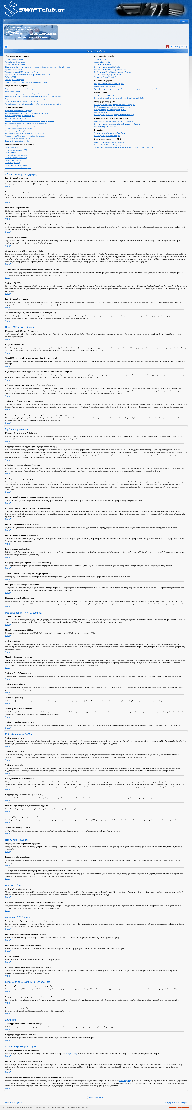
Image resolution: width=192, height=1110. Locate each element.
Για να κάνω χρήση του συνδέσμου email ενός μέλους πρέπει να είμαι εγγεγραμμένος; (33, 104)
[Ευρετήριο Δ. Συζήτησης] (6, 46)
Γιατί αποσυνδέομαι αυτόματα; (15, 65)
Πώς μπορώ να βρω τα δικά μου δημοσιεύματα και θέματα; (114, 115)
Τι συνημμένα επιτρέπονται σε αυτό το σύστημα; (110, 133)
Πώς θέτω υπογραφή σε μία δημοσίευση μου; (20, 116)
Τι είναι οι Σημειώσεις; (12, 163)
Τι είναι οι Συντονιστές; (102, 62)
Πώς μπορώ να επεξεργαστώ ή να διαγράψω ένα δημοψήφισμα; (26, 123)
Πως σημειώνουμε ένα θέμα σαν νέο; (17, 141)
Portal (183, 21)
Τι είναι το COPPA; (11, 77)
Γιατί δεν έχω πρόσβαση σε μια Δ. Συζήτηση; (20, 126)
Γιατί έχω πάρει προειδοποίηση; (15, 131)
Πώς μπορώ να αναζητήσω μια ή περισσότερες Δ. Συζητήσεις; (114, 105)
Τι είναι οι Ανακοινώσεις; (13, 160)
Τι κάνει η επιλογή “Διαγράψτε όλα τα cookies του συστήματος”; (26, 82)
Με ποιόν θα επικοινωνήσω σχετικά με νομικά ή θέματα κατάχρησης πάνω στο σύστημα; (123, 147)
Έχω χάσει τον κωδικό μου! (14, 70)
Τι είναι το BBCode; (11, 148)
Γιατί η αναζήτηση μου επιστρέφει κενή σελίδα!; (110, 110)
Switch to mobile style (96, 1097)
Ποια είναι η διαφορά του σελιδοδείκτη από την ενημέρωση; (114, 121)
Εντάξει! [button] (179, 1107)
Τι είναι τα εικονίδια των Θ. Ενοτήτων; (18, 168)
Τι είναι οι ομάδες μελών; (102, 65)
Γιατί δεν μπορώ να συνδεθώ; (14, 59)
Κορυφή (8, 186)
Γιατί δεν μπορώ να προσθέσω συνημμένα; (19, 128)
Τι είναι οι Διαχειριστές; (102, 59)
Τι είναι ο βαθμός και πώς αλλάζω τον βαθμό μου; (21, 101)
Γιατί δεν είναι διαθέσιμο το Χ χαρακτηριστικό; (110, 145)
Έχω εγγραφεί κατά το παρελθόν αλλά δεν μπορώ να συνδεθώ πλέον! (28, 75)
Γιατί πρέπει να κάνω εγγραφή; (15, 62)
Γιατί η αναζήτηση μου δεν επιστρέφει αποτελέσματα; (112, 107)
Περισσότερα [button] (85, 1107)
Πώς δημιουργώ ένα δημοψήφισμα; (16, 118)
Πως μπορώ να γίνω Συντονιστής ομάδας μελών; (110, 70)
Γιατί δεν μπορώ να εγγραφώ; (14, 80)
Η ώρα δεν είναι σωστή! (13, 91)
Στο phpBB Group (71, 1054)
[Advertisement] (109, 33)
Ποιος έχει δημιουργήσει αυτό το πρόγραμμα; (109, 142)
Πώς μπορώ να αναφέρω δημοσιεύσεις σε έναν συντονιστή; (24, 133)
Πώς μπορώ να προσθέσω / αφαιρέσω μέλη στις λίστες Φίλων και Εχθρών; (119, 98)
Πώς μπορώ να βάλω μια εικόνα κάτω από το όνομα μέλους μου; (26, 99)
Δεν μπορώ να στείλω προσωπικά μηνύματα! (109, 84)
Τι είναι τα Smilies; (11, 153)
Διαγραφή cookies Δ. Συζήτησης (176, 1103)
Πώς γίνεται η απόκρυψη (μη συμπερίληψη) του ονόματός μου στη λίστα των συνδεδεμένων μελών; (38, 67)
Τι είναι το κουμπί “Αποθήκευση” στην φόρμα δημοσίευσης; (25, 136)
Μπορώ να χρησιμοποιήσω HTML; (16, 150)
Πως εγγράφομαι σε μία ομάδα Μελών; (107, 67)
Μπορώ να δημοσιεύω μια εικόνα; (16, 155)
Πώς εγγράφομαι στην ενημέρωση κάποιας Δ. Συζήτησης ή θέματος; (117, 124)
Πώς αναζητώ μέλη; (101, 112)
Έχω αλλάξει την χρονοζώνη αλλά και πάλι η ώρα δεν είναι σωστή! (27, 94)
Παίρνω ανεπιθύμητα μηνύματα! (105, 86)
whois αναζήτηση (125, 1081)
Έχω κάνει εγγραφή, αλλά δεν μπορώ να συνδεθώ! (21, 72)
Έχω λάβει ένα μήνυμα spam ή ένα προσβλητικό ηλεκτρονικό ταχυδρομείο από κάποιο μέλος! (125, 89)
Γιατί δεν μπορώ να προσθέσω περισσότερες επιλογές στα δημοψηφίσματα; (30, 121)
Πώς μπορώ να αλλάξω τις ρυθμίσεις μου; (19, 89)
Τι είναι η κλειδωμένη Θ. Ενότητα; (16, 165)
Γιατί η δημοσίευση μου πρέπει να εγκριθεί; (19, 138)
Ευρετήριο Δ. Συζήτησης (13, 1103)
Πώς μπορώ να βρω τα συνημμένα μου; (107, 136)
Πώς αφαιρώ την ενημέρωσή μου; (105, 127)
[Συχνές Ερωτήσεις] (167, 46)
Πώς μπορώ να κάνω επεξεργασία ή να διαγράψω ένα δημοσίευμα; (27, 113)
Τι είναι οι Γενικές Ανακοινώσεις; (16, 158)
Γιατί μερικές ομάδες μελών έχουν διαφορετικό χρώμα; (112, 72)
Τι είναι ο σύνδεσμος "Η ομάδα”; (105, 77)
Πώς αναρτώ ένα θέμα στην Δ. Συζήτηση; (18, 111)
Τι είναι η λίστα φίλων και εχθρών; (105, 96)
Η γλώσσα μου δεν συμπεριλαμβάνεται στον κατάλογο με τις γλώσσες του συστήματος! (34, 96)
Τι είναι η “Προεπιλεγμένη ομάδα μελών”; (108, 75)
